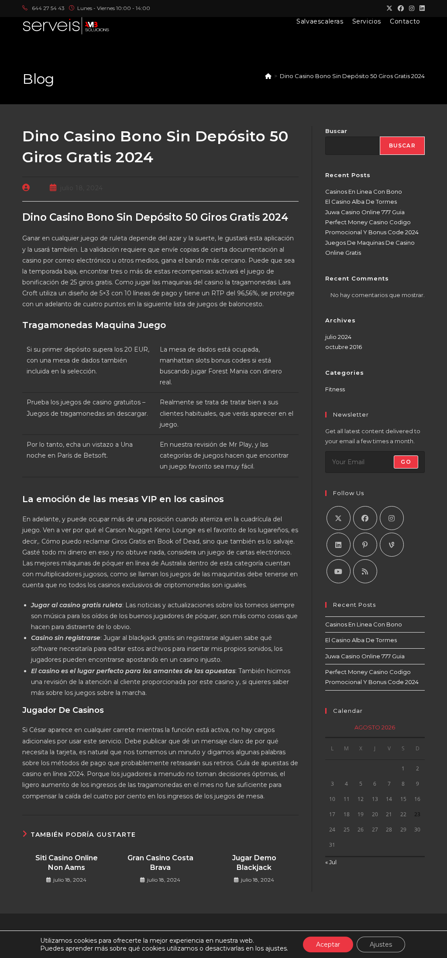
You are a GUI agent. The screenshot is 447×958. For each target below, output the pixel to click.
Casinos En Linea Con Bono (363, 191)
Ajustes (381, 944)
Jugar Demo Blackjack (254, 863)
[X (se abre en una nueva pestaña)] (389, 8)
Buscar (336, 130)
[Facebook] (365, 518)
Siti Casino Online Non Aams (66, 863)
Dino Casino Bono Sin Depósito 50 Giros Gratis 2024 (352, 75)
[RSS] (365, 571)
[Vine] (392, 545)
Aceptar (328, 944)
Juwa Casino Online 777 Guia (365, 212)
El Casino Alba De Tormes (361, 201)
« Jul (331, 862)
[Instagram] (392, 518)
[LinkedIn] (339, 545)
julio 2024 (338, 336)
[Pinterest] (365, 545)
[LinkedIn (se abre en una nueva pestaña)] (421, 8)
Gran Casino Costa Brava (160, 863)
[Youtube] (339, 571)
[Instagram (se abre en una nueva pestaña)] (411, 8)
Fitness (335, 389)
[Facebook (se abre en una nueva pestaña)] (400, 8)
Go (406, 461)
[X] (339, 518)
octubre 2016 (343, 346)
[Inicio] (268, 75)
